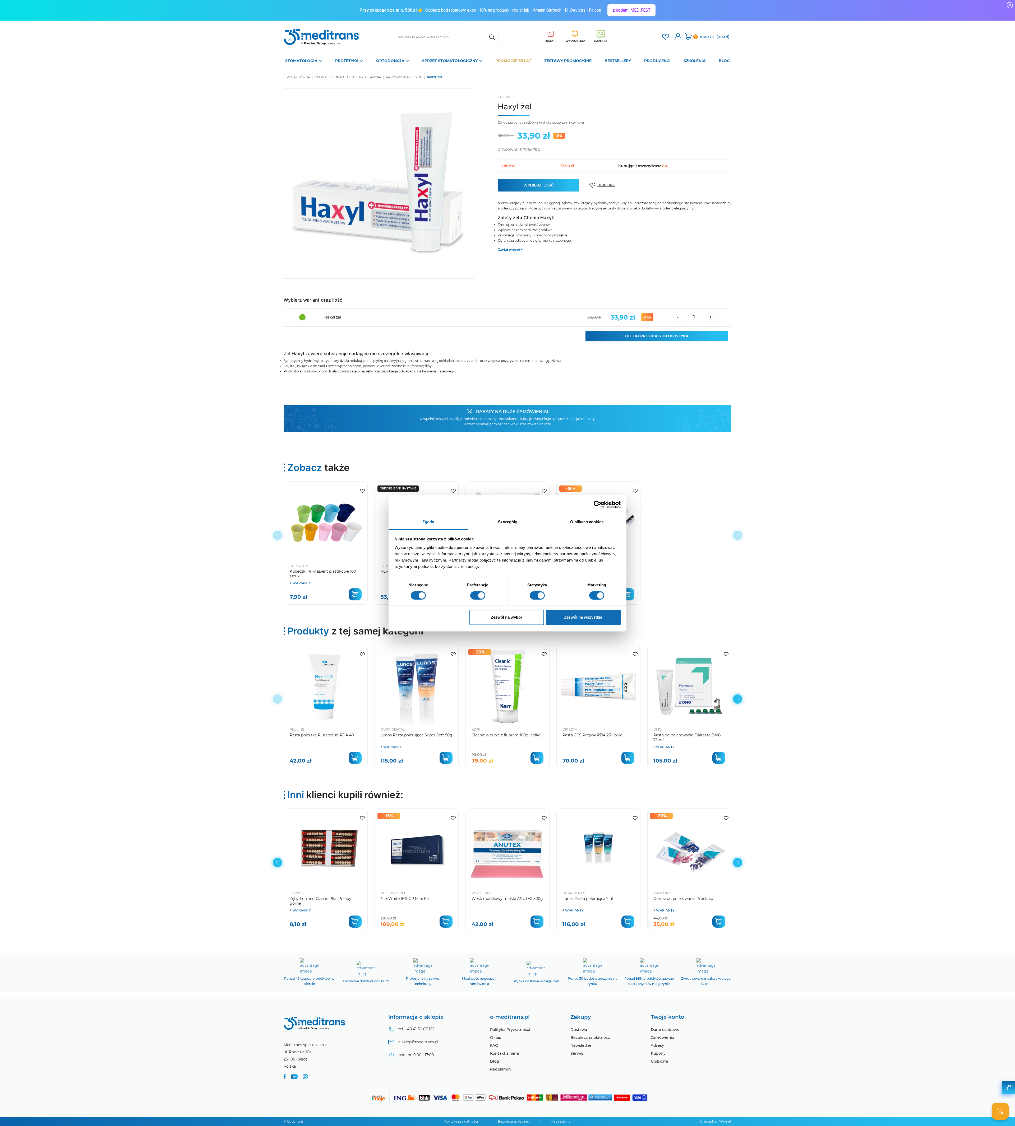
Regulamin (500, 1069)
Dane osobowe (665, 1029)
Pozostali (481, 893)
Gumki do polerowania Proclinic (683, 898)
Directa (569, 729)
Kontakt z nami (504, 1053)
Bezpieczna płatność (590, 1037)
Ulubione (659, 1061)
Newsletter (581, 1045)
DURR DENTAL (393, 729)
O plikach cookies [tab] (586, 522)
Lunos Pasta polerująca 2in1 (587, 898)
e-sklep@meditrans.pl (418, 1042)
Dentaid (388, 566)
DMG (657, 729)
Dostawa (578, 1029)
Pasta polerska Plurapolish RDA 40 (322, 735)
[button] (738, 699)
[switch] (477, 595)
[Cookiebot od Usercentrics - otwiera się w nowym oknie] (597, 504)
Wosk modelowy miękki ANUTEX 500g (507, 898)
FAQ (494, 1045)
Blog (494, 1061)
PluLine (297, 729)
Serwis (576, 1053)
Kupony (658, 1053)
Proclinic (662, 893)
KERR (476, 729)
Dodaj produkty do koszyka (656, 336)
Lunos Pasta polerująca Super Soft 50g (416, 735)
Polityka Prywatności (510, 1029)
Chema (504, 97)
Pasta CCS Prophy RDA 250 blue (592, 735)
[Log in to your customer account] (665, 37)
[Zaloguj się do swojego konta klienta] (678, 37)
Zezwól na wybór (506, 617)
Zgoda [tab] (428, 522)
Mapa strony (560, 1121)
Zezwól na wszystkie (583, 617)
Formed (297, 893)
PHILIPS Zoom (393, 893)
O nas (495, 1037)
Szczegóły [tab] (507, 522)
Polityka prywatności (461, 1121)
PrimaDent (300, 566)
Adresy (657, 1045)
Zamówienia (662, 1037)
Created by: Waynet (715, 1121)
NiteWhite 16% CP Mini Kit (405, 898)
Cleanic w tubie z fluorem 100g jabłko (506, 735)
